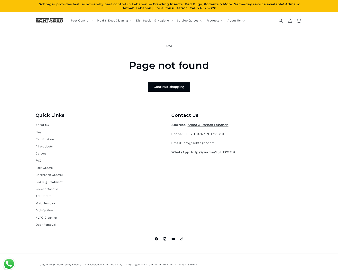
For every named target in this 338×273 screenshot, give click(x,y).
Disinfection (44, 210)
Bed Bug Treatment (49, 182)
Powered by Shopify (69, 264)
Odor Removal (46, 225)
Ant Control (44, 196)
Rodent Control (47, 189)
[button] (81, 20)
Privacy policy (93, 264)
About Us (42, 125)
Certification (45, 139)
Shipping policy (135, 264)
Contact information (161, 264)
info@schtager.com (198, 143)
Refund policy (114, 264)
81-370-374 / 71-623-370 (204, 134)
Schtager (51, 264)
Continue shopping (169, 87)
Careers (41, 153)
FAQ (38, 161)
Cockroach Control (49, 175)
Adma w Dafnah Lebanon (208, 125)
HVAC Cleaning (46, 218)
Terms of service (187, 264)
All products (44, 146)
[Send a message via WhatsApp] (9, 264)
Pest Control (45, 168)
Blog (39, 132)
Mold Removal (46, 203)
